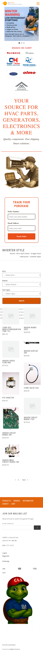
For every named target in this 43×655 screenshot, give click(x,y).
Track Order (21, 236)
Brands (17, 501)
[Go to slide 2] (21, 43)
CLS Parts (11, 645)
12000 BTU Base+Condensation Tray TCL (11, 329)
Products (6, 501)
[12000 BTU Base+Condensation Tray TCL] (10, 316)
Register (5, 556)
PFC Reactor (8, 398)
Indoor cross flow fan (8, 362)
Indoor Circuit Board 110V (30, 418)
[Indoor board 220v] (32, 316)
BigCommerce (15, 649)
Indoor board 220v (30, 328)
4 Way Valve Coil (31, 388)
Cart (13, 504)
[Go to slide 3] (24, 43)
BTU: (4, 271)
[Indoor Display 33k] (32, 343)
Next (24, 480)
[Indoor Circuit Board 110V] (32, 406)
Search (21, 301)
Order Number (13, 211)
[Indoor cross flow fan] (10, 349)
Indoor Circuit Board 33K (9, 434)
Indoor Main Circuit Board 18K (10, 461)
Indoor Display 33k (31, 352)
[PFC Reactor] (10, 383)
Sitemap (5, 561)
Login (4, 553)
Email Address (13, 223)
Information (28, 501)
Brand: (5, 280)
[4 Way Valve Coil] (32, 373)
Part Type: (6, 290)
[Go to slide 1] (19, 43)
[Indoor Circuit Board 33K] (10, 418)
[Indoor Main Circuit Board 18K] (10, 451)
